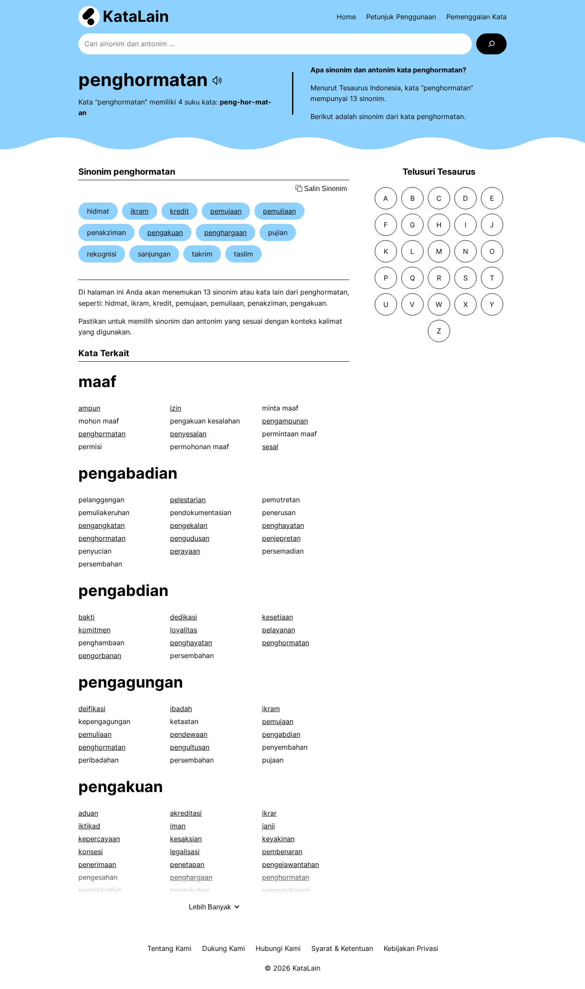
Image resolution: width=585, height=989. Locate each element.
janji (268, 826)
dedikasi (183, 617)
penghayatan (283, 525)
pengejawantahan (290, 864)
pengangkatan (101, 525)
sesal (270, 446)
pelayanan (278, 630)
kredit (179, 211)
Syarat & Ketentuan (342, 948)
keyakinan (278, 838)
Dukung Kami (223, 948)
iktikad (89, 826)
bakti (86, 617)
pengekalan (188, 525)
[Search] (491, 43)
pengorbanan (99, 655)
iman (177, 826)
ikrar (269, 813)
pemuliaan (279, 211)
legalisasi (185, 851)
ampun (89, 408)
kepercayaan (99, 838)
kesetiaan (277, 617)
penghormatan (101, 433)
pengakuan (165, 232)
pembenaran (282, 851)
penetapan (187, 864)
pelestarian (188, 499)
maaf (97, 381)
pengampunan (285, 421)
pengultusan (189, 747)
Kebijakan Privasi (411, 948)
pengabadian (127, 473)
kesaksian (186, 838)
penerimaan (97, 864)
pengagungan (130, 682)
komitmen (94, 630)
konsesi (90, 851)
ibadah (181, 708)
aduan (88, 813)
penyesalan (188, 433)
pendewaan (188, 734)
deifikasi (91, 708)
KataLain (136, 16)
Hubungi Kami (278, 948)
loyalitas (183, 630)
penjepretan (281, 538)
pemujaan (226, 211)
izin (175, 408)
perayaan (185, 551)
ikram (140, 211)
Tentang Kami (169, 948)
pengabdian (123, 590)
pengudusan (189, 538)
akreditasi (186, 813)
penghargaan (225, 232)
